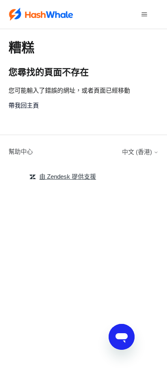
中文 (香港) (138, 151)
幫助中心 (21, 151)
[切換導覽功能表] (144, 14)
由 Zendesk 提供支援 (67, 176)
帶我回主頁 (24, 105)
